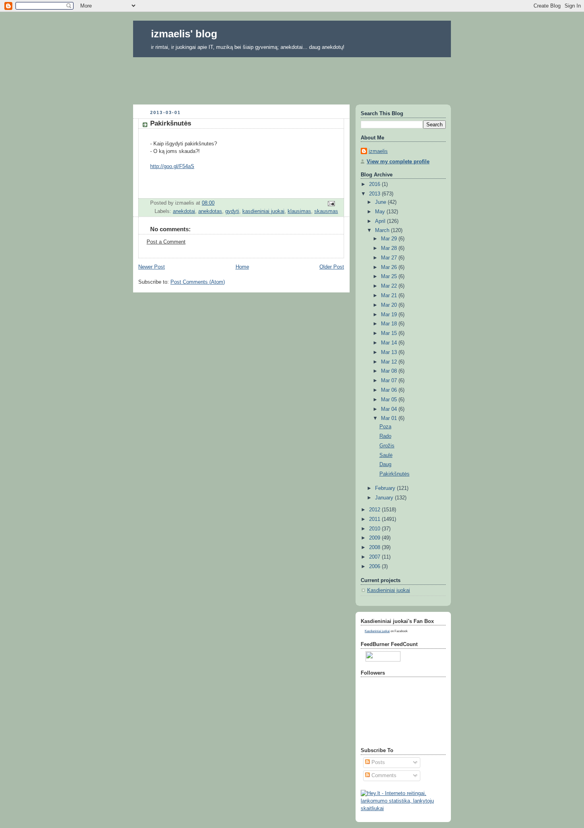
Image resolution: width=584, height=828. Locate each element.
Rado (385, 436)
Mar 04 (389, 409)
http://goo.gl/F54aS (172, 166)
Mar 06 (389, 390)
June (381, 202)
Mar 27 (389, 258)
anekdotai (184, 211)
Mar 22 (389, 286)
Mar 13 (389, 352)
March (383, 230)
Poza (385, 426)
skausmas (326, 211)
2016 (375, 184)
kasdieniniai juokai (263, 211)
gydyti (232, 211)
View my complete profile (398, 161)
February (386, 488)
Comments (383, 775)
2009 (375, 538)
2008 (375, 547)
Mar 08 (389, 371)
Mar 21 (389, 295)
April (381, 221)
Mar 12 (389, 362)
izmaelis (378, 151)
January (385, 498)
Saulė (386, 455)
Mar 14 (389, 343)
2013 (375, 194)
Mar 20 (389, 305)
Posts (377, 762)
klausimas (299, 211)
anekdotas (210, 211)
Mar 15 (389, 333)
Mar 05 (389, 399)
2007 (375, 557)
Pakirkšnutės (394, 474)
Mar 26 (389, 267)
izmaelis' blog (184, 34)
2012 (375, 510)
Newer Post (151, 267)
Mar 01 (389, 418)
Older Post (331, 267)
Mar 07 (389, 380)
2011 (375, 519)
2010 (375, 529)
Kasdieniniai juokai (388, 590)
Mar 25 (389, 276)
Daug (385, 464)
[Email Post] (331, 203)
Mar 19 (389, 314)
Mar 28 (389, 248)
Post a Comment (166, 242)
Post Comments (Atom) (197, 282)
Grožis (386, 446)
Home (242, 267)
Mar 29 (389, 239)
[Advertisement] (292, 78)
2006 (375, 566)
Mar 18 (389, 324)
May (381, 212)
